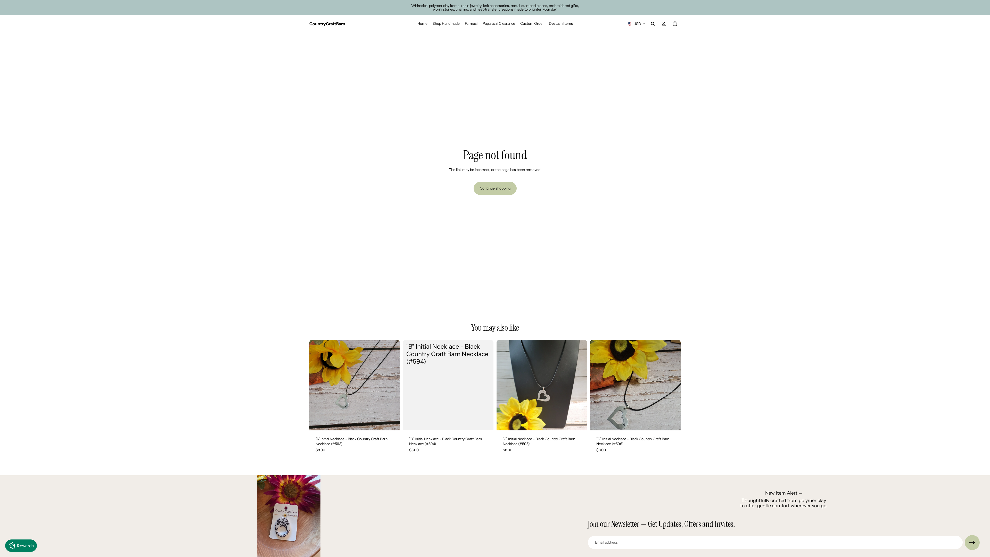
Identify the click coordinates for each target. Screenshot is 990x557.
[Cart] (675, 23)
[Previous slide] (317, 385)
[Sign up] (972, 542)
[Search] (652, 23)
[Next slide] (392, 385)
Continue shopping (495, 188)
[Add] (392, 422)
